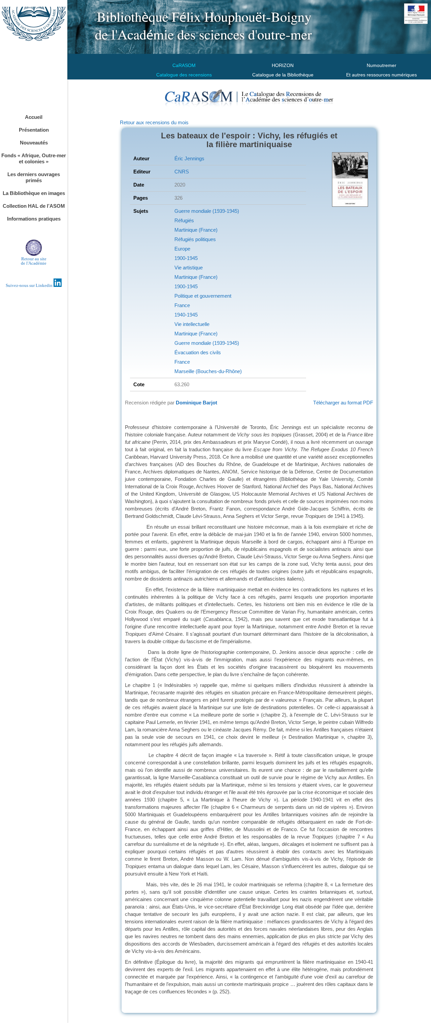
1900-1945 (186, 258)
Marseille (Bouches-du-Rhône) (208, 371)
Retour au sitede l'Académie (33, 261)
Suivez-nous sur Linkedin (30, 285)
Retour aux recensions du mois (154, 122)
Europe (182, 249)
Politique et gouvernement (202, 296)
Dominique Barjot (196, 402)
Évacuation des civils (197, 352)
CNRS (181, 171)
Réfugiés (184, 220)
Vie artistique (188, 267)
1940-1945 (186, 315)
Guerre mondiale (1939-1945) (206, 211)
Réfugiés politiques (195, 239)
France (182, 305)
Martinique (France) (196, 230)
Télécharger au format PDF (343, 402)
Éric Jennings (189, 158)
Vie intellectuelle (191, 324)
